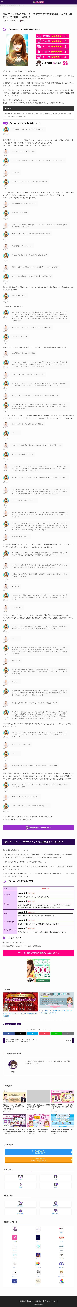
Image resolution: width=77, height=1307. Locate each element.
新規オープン (55, 1213)
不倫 (55, 1179)
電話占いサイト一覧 (10, 1024)
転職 (55, 1187)
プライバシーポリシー (50, 1301)
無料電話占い (20, 1206)
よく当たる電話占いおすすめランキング (38, 1152)
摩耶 (13, 1072)
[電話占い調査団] (38, 2)
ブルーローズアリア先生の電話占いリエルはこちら (38, 953)
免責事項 (30, 1301)
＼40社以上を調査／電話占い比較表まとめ (38, 1159)
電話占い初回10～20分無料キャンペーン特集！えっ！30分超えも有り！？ (56, 1012)
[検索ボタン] (74, 2)
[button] (9, 1033)
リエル (19, 1024)
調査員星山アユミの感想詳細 (39, 827)
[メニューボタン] (2, 2)
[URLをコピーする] (68, 1033)
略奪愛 (20, 1187)
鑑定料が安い (20, 1213)
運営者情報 (23, 1301)
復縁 (20, 1179)
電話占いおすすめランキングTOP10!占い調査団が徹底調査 (20, 1015)
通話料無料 (55, 1206)
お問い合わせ (39, 1301)
